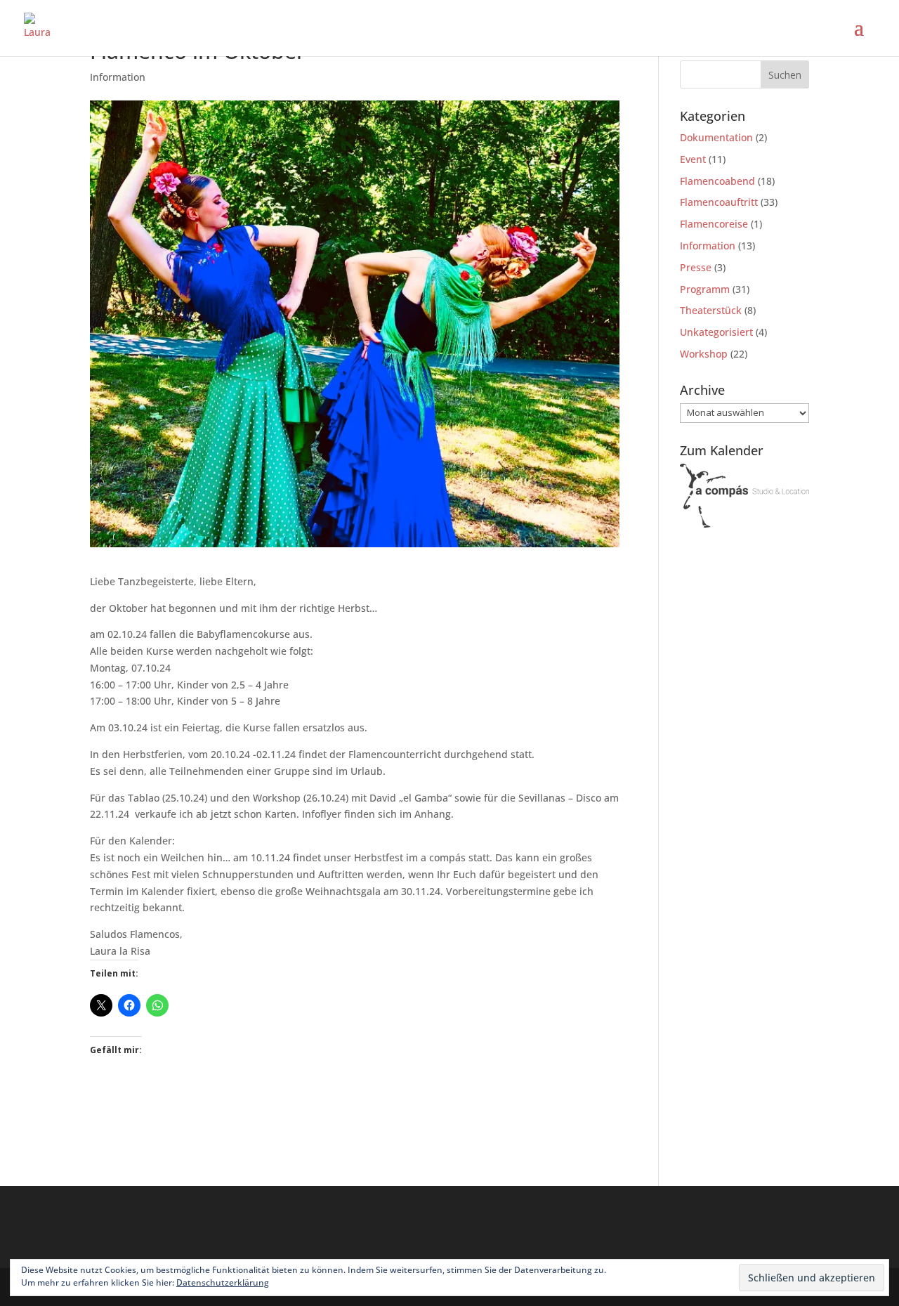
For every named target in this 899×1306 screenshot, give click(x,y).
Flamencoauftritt (719, 202)
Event (693, 159)
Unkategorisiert (716, 332)
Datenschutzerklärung (222, 1282)
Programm (705, 289)
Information (117, 77)
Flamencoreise (714, 223)
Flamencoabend (717, 181)
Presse (695, 267)
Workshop (704, 353)
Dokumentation (716, 137)
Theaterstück (711, 310)
